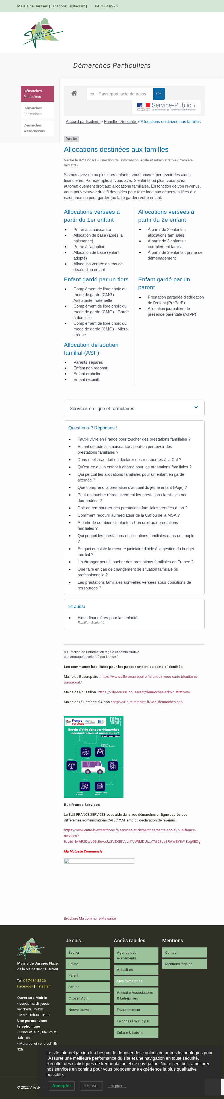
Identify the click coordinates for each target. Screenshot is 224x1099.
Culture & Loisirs (130, 1033)
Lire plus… (116, 1086)
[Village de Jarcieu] (43, 32)
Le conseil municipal (133, 1021)
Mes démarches (129, 981)
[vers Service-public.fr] (166, 107)
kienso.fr (112, 657)
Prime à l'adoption (89, 246)
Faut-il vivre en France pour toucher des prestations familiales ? (134, 439)
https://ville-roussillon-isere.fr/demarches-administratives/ (144, 692)
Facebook (59, 6)
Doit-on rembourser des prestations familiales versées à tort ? (132, 507)
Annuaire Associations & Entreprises (135, 995)
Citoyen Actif (79, 998)
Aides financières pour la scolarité (107, 617)
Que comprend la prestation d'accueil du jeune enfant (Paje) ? (132, 487)
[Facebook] (196, 6)
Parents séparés (88, 362)
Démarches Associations (34, 128)
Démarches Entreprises (33, 111)
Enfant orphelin (86, 373)
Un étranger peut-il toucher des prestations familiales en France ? (135, 561)
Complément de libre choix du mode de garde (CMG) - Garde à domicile (101, 312)
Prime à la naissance (92, 229)
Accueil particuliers (83, 121)
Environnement (128, 1010)
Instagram (77, 6)
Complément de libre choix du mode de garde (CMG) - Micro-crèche (101, 329)
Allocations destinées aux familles (171, 121)
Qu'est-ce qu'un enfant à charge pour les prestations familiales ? (134, 467)
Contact (171, 952)
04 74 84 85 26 (106, 6)
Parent (73, 975)
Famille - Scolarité (120, 121)
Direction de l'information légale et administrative (103, 652)
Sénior (74, 987)
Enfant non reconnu (90, 368)
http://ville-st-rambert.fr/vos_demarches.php (148, 702)
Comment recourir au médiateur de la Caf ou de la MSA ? (129, 515)
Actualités (125, 970)
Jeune (73, 964)
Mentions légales (178, 964)
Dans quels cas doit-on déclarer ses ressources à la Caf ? (129, 459)
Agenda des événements (126, 955)
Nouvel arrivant (80, 1010)
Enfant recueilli (86, 379)
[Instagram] (204, 6)
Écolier (74, 952)
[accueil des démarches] (74, 93)
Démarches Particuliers (33, 94)
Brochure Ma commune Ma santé (90, 918)
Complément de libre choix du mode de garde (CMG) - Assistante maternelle (99, 295)
